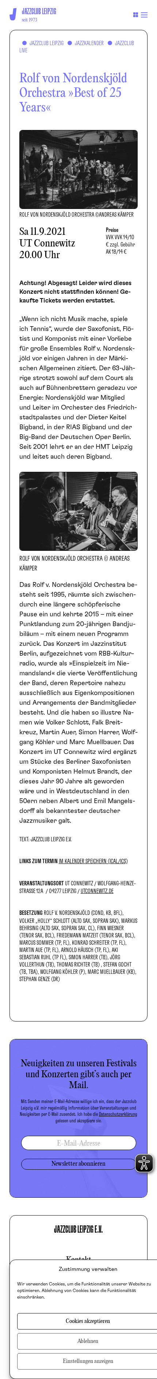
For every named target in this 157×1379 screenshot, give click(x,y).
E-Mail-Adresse (78, 1143)
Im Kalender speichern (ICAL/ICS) (93, 861)
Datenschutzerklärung (118, 1114)
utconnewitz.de (97, 891)
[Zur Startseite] (12, 14)
